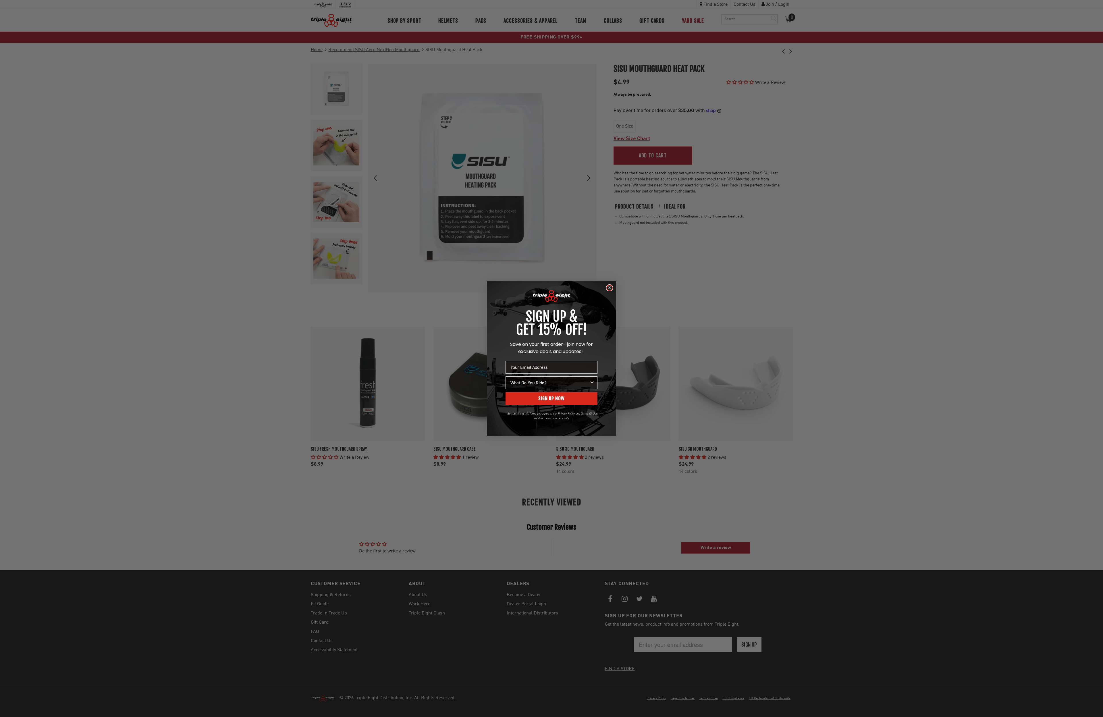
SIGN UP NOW (551, 398)
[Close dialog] (609, 288)
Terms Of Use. (589, 413)
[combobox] (549, 383)
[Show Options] (592, 383)
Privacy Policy (566, 413)
